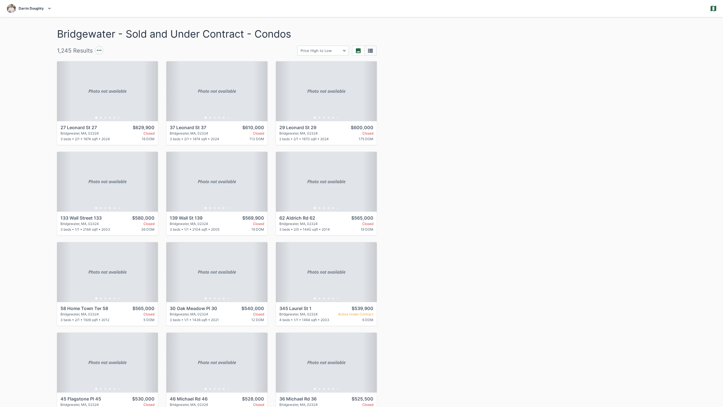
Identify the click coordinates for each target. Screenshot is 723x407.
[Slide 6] (119, 117)
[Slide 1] (96, 117)
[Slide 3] (105, 117)
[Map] (578, 212)
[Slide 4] (110, 117)
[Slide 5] (114, 117)
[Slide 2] (101, 117)
